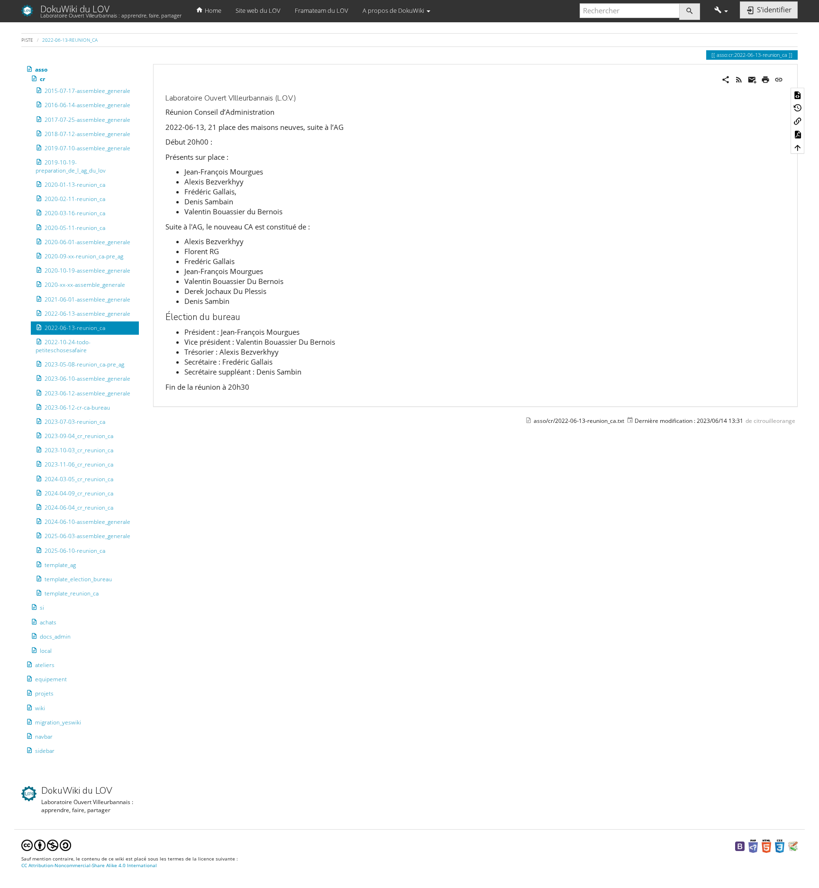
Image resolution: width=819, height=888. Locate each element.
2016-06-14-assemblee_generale (87, 105)
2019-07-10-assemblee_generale (87, 148)
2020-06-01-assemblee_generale (87, 242)
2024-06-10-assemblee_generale (87, 522)
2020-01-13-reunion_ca (75, 185)
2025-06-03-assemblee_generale (87, 536)
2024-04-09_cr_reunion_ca (79, 493)
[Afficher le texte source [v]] (797, 94)
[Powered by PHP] (753, 846)
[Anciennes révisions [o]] (797, 107)
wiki (40, 708)
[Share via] (725, 78)
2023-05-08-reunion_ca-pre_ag (84, 364)
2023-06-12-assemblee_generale (87, 393)
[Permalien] (778, 78)
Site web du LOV (258, 10)
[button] (721, 10)
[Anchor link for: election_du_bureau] (244, 315)
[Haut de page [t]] (797, 147)
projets (44, 693)
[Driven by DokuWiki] (793, 846)
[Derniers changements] (739, 78)
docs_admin (55, 636)
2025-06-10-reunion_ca (75, 550)
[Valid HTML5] (766, 846)
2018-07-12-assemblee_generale (87, 134)
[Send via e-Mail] (752, 78)
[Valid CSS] (779, 846)
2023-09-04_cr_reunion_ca (79, 436)
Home (212, 10)
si (42, 608)
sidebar (45, 751)
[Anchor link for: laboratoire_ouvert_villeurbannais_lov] (299, 97)
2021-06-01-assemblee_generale (87, 299)
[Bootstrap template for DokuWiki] (740, 846)
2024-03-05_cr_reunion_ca (79, 479)
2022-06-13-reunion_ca (70, 40)
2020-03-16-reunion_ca (75, 213)
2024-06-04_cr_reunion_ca (79, 508)
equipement (51, 679)
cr (42, 79)
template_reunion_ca (72, 593)
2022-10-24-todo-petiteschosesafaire (63, 346)
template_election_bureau (78, 579)
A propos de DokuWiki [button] (394, 10)
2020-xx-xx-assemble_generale (85, 285)
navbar (44, 736)
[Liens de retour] (797, 121)
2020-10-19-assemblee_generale (87, 270)
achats (48, 622)
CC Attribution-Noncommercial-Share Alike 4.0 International (89, 865)
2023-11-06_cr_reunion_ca (79, 464)
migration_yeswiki (58, 722)
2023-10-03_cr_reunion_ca (79, 450)
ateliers (45, 665)
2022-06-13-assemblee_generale (87, 314)
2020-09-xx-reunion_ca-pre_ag (84, 256)
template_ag (60, 565)
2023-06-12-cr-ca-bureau (77, 407)
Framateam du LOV (321, 10)
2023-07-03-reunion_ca (75, 422)
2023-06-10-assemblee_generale (87, 379)
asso (41, 69)
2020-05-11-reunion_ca (75, 228)
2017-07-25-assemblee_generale (87, 119)
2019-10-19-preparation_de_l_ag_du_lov (71, 166)
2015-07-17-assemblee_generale (87, 91)
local (46, 651)
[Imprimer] (765, 78)
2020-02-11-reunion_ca (75, 199)
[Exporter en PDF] (797, 134)
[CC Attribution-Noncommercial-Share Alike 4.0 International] (46, 845)
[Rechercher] (689, 11)
